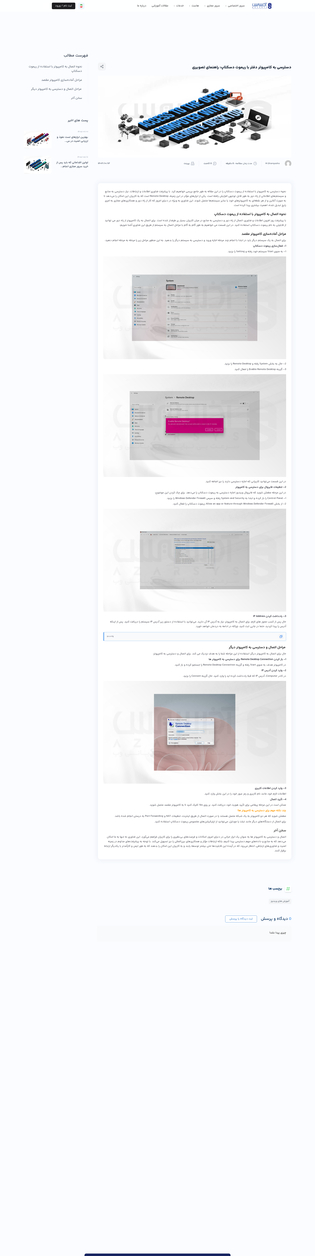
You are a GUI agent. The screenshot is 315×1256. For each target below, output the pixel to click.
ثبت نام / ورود (63, 6)
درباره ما (141, 6)
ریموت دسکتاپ (233, 192)
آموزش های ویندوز (280, 901)
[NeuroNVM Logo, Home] (261, 6)
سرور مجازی (213, 6)
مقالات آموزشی (160, 6)
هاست (195, 6)
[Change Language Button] (81, 6)
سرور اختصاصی (236, 6)
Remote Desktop (242, 364)
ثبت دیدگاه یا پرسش (241, 919)
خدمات (180, 6)
